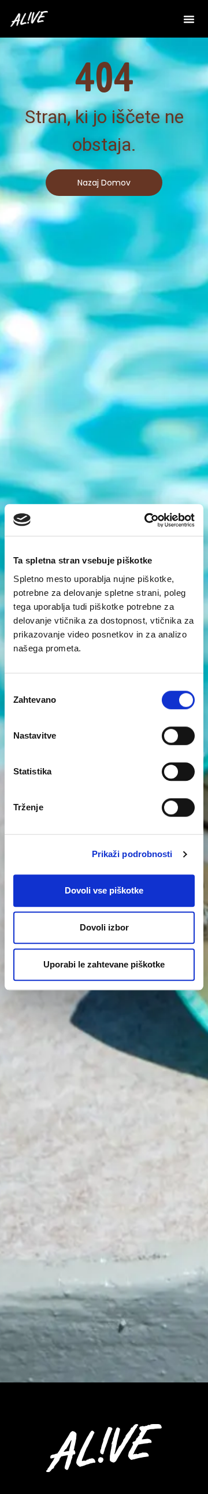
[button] (189, 19)
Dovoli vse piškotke (104, 890)
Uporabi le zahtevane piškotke (104, 964)
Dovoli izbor (104, 927)
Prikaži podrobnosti (132, 854)
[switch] (178, 735)
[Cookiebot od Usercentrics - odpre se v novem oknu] (147, 520)
